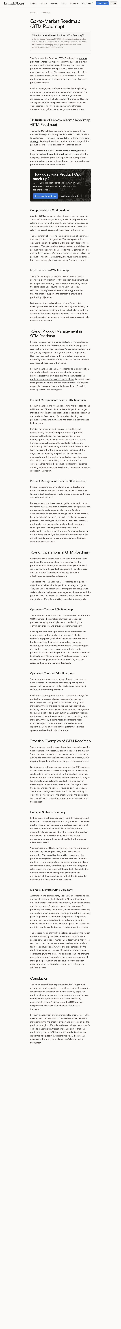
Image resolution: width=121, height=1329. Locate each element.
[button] (33, 3)
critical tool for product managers (64, 150)
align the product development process (60, 154)
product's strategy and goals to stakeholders (52, 379)
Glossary (33, 12)
